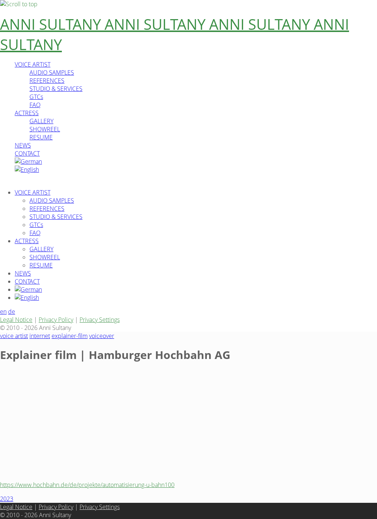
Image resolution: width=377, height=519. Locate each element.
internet (39, 336)
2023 (6, 499)
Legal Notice (16, 320)
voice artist (14, 336)
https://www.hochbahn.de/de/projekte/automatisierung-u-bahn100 (87, 485)
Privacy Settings (100, 320)
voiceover (101, 336)
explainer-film (70, 336)
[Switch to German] (28, 161)
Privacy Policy (56, 320)
